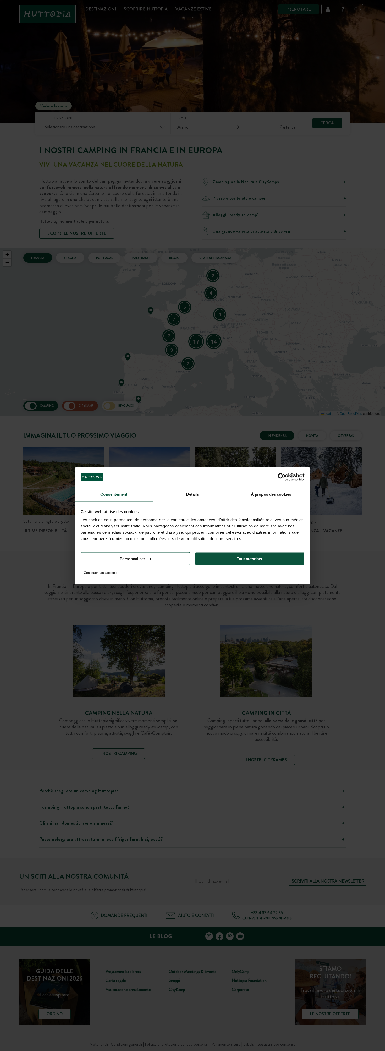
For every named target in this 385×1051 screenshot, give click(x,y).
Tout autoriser (249, 558)
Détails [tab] (192, 494)
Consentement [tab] (113, 494)
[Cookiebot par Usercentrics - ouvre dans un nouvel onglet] (282, 477)
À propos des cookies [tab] (271, 494)
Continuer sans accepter (101, 573)
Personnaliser (132, 558)
